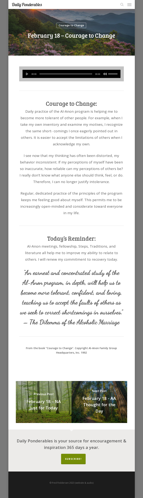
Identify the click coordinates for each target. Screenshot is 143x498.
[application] (71, 74)
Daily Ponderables (27, 4)
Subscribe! (73, 458)
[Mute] (105, 74)
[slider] (113, 72)
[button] (129, 4)
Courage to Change (71, 25)
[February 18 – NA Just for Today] (44, 402)
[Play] (27, 74)
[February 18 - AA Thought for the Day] (99, 402)
